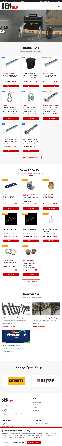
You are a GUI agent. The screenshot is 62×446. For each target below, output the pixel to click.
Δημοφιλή (35, 407)
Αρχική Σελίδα (37, 402)
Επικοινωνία (36, 413)
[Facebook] (3, 405)
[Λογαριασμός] (59, 6)
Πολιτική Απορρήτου (32, 437)
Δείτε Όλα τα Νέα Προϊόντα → (31, 157)
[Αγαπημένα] (18, 58)
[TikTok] (10, 405)
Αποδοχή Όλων (34, 442)
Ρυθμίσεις (6, 442)
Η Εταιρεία (36, 410)
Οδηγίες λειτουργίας (7, 424)
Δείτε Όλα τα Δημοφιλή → (31, 281)
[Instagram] (6, 405)
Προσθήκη (11, 86)
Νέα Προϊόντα (37, 405)
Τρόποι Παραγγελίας (7, 426)
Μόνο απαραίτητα (18, 442)
